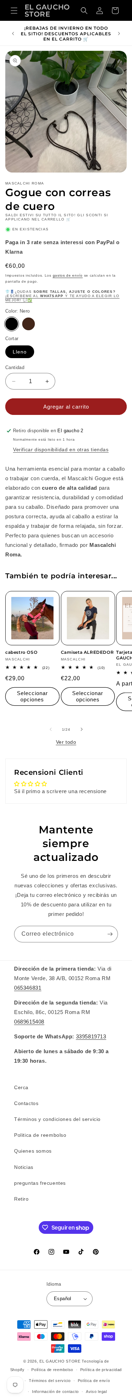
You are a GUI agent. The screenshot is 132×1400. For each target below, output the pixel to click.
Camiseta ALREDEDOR (87, 652)
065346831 (27, 988)
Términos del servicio (50, 1380)
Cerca (21, 1087)
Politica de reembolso (40, 1135)
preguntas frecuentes (40, 1183)
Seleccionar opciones (32, 696)
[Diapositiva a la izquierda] (50, 729)
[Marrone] (28, 324)
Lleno (20, 352)
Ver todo (66, 742)
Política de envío (94, 1380)
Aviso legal (96, 1391)
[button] (14, 10)
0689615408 (29, 1022)
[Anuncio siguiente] (119, 33)
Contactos (26, 1103)
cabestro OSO (21, 652)
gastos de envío (68, 275)
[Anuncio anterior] (13, 33)
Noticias (23, 1167)
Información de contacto (55, 1391)
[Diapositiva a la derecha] (81, 729)
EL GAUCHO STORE (60, 1361)
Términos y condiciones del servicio (57, 1119)
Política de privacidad (101, 1370)
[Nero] (11, 324)
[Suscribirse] (110, 934)
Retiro (21, 1199)
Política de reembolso (52, 1370)
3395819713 (91, 1036)
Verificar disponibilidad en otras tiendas (61, 449)
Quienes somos (33, 1151)
